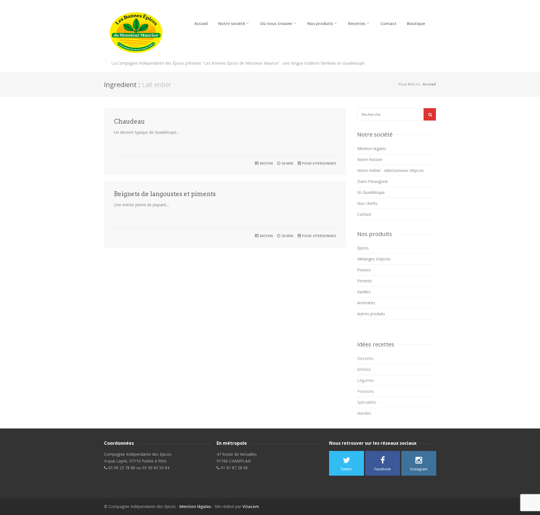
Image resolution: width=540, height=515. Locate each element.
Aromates (366, 302)
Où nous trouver (276, 23)
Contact (389, 23)
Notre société (231, 23)
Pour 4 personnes (319, 235)
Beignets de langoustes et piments (165, 194)
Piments (364, 280)
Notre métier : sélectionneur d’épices (390, 170)
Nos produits (320, 23)
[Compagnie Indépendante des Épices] (143, 32)
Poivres (364, 270)
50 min (287, 163)
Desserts (365, 358)
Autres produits (371, 313)
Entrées (364, 369)
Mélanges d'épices (374, 259)
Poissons (365, 391)
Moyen (266, 163)
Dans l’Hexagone (372, 181)
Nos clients (367, 203)
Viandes (364, 413)
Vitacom (250, 506)
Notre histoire (369, 159)
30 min (287, 235)
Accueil (201, 23)
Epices (363, 248)
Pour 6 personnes (319, 163)
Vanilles (364, 291)
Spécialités (366, 402)
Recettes (356, 23)
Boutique (416, 23)
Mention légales (371, 148)
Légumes (365, 380)
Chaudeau (129, 121)
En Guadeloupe (371, 192)
